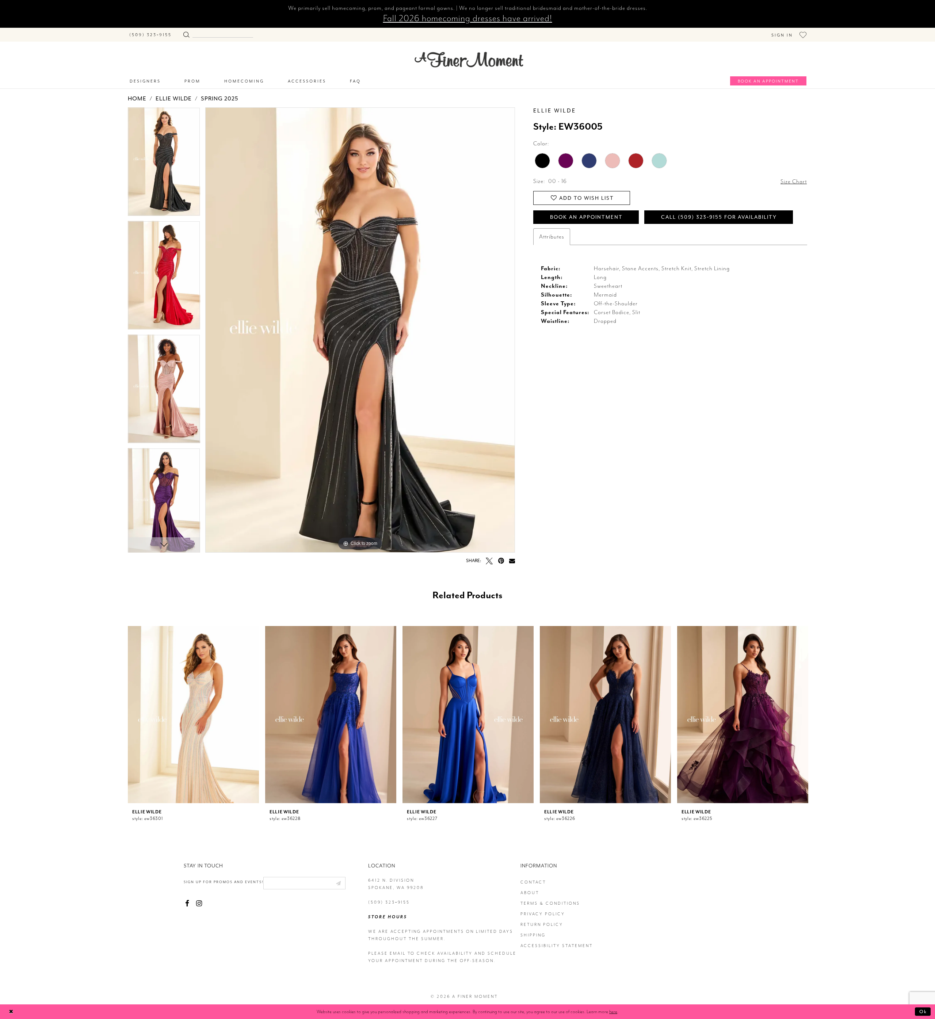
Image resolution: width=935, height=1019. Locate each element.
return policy (541, 924)
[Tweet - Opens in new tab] (489, 560)
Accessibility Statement (556, 946)
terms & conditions (550, 903)
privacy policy (542, 914)
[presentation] (193, 714)
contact (533, 882)
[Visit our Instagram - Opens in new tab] (198, 903)
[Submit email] (338, 883)
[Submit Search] (186, 33)
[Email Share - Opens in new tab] (512, 561)
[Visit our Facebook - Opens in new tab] (187, 903)
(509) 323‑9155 (389, 902)
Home (137, 98)
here (613, 1011)
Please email (387, 953)
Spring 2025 (219, 98)
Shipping (533, 935)
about (529, 893)
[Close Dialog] (11, 1011)
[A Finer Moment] (469, 60)
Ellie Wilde (174, 98)
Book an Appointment (586, 217)
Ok (923, 1011)
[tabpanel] (164, 164)
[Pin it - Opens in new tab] (500, 560)
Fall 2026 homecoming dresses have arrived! (467, 18)
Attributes (551, 236)
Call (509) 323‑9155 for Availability (719, 217)
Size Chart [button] (794, 181)
